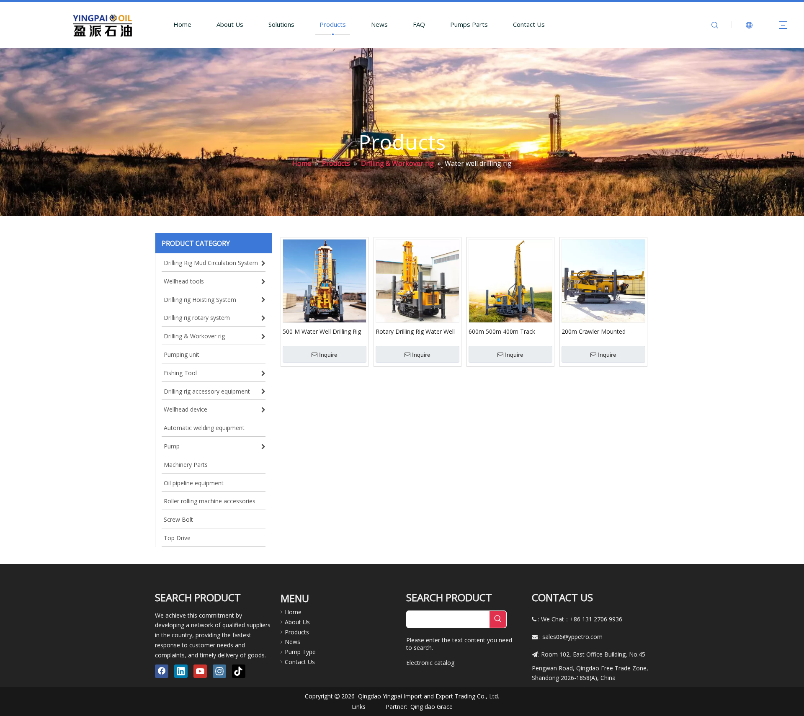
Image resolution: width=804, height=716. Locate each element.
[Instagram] (219, 671)
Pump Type (300, 652)
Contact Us (529, 24)
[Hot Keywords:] (498, 619)
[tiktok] (238, 671)
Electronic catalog (430, 663)
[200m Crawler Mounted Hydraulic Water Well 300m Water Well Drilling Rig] (603, 280)
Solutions (281, 24)
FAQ (419, 24)
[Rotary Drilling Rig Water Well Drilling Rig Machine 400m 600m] (417, 280)
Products (333, 24)
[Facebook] (161, 671)
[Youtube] (200, 671)
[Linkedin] (181, 671)
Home (182, 24)
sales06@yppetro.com (572, 637)
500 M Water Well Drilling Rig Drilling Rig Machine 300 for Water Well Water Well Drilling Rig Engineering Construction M (323, 331)
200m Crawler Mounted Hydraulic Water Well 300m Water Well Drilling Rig (598, 331)
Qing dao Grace (431, 707)
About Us (229, 24)
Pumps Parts (469, 24)
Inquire (328, 354)
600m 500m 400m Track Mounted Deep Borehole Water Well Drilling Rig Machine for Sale (502, 331)
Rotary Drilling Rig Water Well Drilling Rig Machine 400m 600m (415, 331)
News (379, 24)
